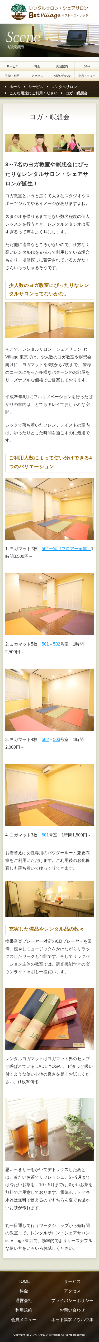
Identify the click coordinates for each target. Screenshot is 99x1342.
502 (56, 644)
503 (56, 739)
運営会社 (23, 1300)
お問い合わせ (62, 75)
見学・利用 (12, 75)
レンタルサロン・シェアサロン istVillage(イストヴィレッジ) (51, 12)
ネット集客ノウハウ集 (72, 1319)
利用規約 (23, 1310)
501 (45, 644)
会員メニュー (87, 75)
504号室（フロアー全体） (66, 548)
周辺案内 (62, 66)
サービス (12, 66)
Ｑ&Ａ (87, 66)
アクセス (37, 75)
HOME (23, 1281)
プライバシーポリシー (72, 1300)
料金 (37, 66)
